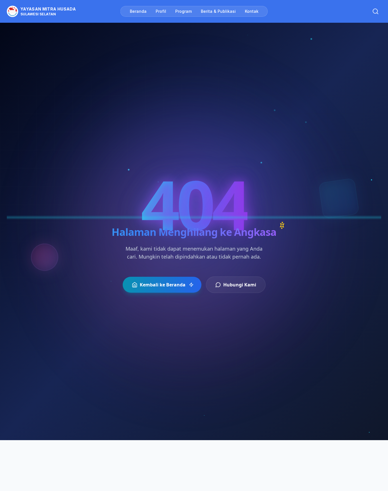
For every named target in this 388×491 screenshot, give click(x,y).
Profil (161, 11)
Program (183, 11)
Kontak (251, 11)
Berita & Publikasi (218, 11)
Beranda (138, 11)
